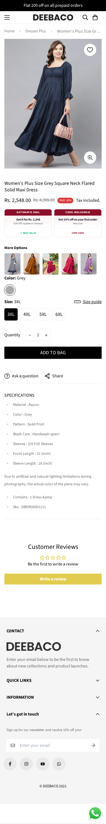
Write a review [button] (53, 579)
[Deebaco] (53, 17)
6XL (59, 314)
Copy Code (78, 233)
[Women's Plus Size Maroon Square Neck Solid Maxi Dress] (50, 264)
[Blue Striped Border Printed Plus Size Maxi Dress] (12, 264)
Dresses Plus (36, 31)
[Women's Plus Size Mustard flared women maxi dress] (31, 264)
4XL (27, 314)
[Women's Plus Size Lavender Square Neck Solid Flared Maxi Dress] (88, 264)
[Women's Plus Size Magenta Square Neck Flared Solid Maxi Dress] (69, 264)
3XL (11, 314)
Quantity (12, 335)
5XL (43, 314)
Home (9, 31)
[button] (96, 17)
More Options (15, 248)
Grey (9, 290)
